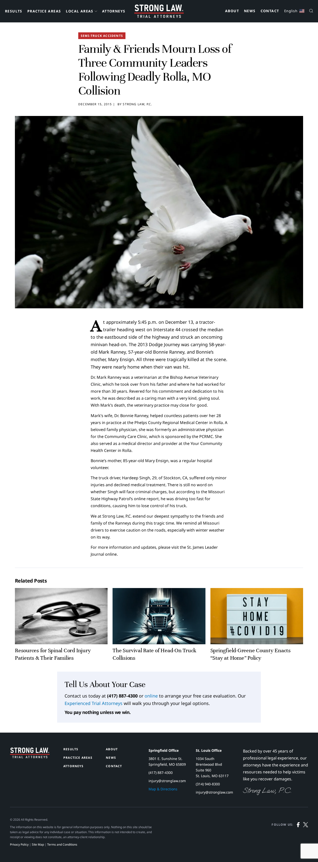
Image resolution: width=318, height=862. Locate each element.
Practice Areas (44, 11)
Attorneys (113, 11)
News (250, 11)
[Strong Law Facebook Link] (298, 834)
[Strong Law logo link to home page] (30, 756)
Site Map (38, 844)
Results (13, 11)
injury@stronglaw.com (167, 780)
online (151, 696)
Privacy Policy (19, 844)
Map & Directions (163, 789)
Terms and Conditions (62, 844)
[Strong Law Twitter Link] (305, 834)
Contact (270, 11)
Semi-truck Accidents (102, 36)
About (232, 11)
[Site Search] (311, 11)
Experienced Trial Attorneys (93, 703)
